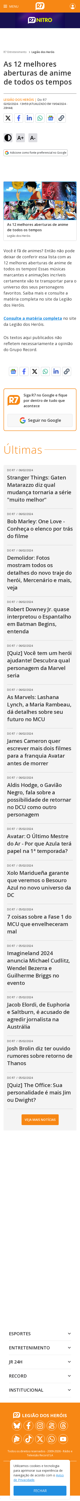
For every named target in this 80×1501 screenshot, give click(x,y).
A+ (20, 137)
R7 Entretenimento (15, 52)
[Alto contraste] (8, 137)
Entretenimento (29, 1348)
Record (18, 1376)
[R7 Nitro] (40, 20)
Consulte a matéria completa (33, 318)
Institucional (26, 1390)
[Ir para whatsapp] (51, 1439)
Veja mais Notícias (40, 1119)
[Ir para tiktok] (28, 1439)
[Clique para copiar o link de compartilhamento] (61, 118)
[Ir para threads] (63, 1426)
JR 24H (15, 1362)
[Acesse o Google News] (51, 118)
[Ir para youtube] (63, 1439)
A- (33, 137)
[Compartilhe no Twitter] (8, 118)
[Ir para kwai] (51, 1426)
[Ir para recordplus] (17, 1439)
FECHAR (40, 1490)
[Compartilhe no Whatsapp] (40, 118)
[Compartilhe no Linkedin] (29, 118)
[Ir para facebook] (28, 1426)
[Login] (72, 6)
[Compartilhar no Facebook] (19, 118)
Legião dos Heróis (43, 52)
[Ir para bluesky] (17, 1426)
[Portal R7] (40, 5)
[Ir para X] (40, 1439)
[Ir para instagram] (40, 1426)
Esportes (20, 1334)
